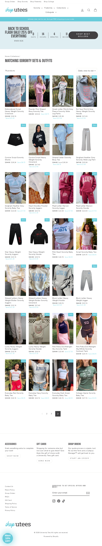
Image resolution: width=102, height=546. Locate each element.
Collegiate (50, 12)
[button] (7, 538)
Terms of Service (11, 507)
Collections (62, 8)
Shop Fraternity (35, 2)
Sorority (37, 8)
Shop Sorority (23, 2)
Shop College (49, 2)
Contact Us (9, 486)
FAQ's (7, 497)
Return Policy (10, 490)
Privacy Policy (10, 510)
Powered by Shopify (51, 536)
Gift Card (8, 500)
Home (7, 56)
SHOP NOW (13, 456)
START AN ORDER (79, 458)
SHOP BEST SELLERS (83, 35)
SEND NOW (44, 461)
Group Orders (10, 2)
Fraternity (48, 8)
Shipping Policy (11, 504)
